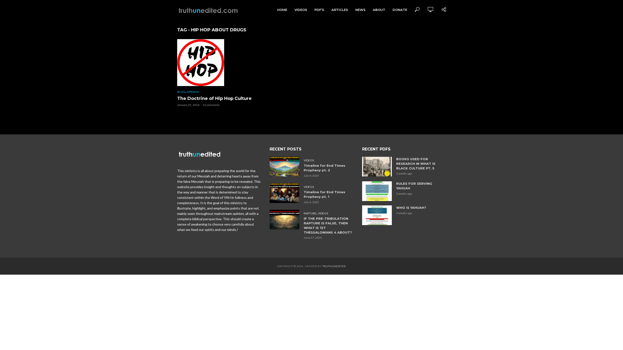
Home (282, 10)
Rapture (310, 213)
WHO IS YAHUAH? (411, 208)
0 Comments (211, 105)
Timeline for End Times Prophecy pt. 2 (324, 168)
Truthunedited (334, 266)
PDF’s (319, 10)
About (379, 10)
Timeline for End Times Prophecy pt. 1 (324, 194)
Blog (181, 92)
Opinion (193, 92)
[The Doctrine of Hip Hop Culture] (219, 62)
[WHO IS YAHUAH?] (377, 215)
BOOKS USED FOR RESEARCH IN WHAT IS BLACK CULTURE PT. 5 (415, 163)
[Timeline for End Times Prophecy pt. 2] (284, 166)
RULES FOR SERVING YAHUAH (414, 186)
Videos (300, 10)
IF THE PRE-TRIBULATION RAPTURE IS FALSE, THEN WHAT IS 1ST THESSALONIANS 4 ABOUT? (328, 225)
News (360, 10)
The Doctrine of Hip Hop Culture (214, 98)
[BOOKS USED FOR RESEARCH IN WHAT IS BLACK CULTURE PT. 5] (377, 166)
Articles (339, 10)
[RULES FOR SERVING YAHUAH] (377, 191)
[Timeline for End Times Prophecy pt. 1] (284, 193)
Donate (400, 10)
